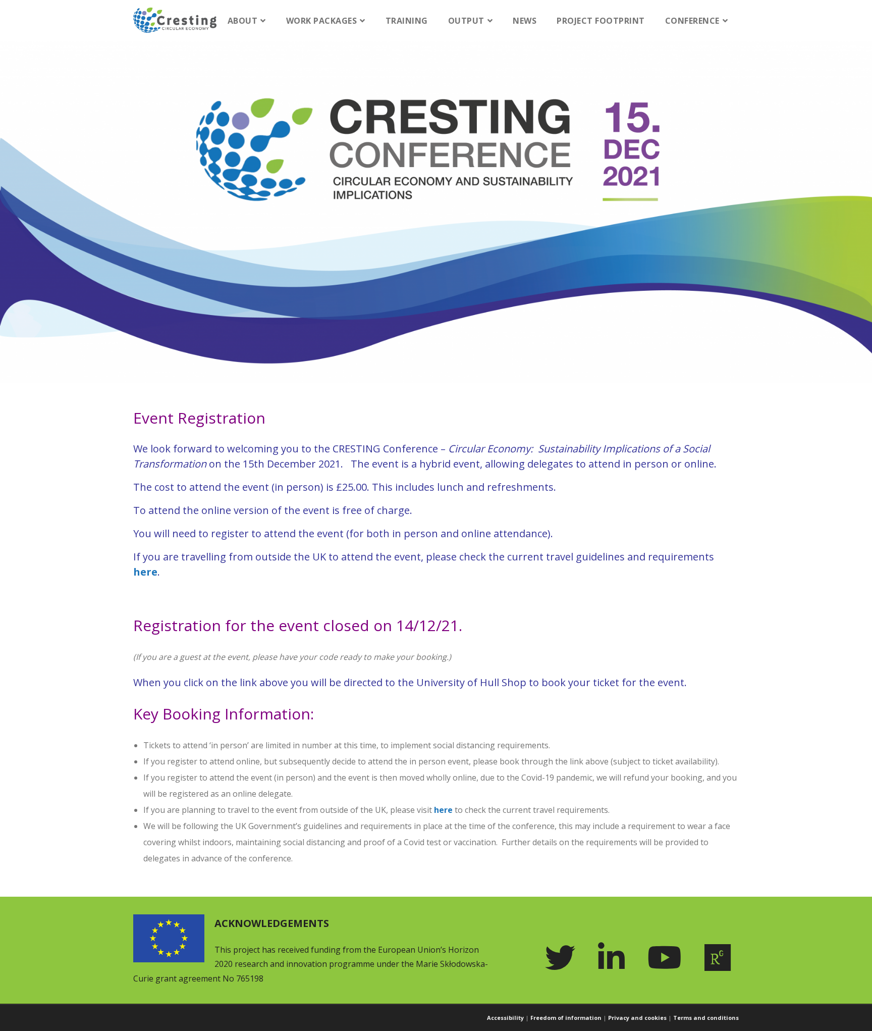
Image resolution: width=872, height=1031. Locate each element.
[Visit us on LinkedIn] (615, 957)
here (145, 572)
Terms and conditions (706, 1017)
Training (407, 20)
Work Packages (321, 20)
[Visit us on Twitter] (564, 957)
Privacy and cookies (637, 1017)
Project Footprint (601, 20)
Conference (692, 20)
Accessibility (505, 1017)
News (524, 20)
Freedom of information (566, 1017)
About (243, 20)
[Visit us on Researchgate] (721, 957)
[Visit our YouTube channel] (668, 957)
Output (466, 20)
